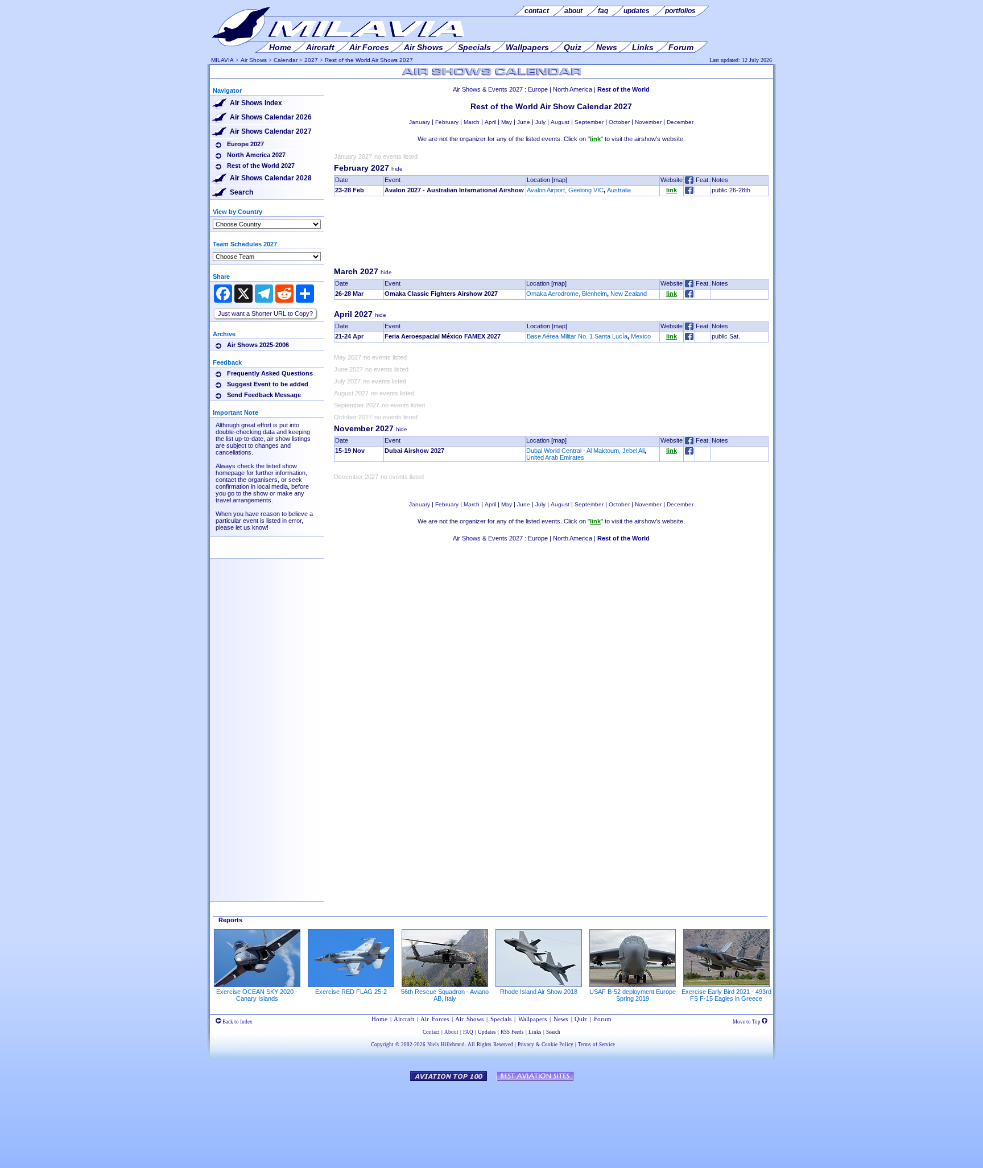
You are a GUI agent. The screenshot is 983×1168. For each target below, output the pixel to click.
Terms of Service (596, 1044)
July (540, 122)
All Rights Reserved (490, 1044)
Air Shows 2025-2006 (258, 344)
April (490, 122)
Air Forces (434, 1019)
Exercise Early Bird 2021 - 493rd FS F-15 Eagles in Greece (726, 995)
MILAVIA (222, 60)
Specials (500, 1019)
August (560, 122)
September (589, 122)
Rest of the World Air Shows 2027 (369, 60)
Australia (619, 190)
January (419, 122)
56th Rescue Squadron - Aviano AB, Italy (445, 995)
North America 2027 (256, 154)
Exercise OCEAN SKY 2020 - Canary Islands (257, 995)
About (451, 1032)
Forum (603, 1019)
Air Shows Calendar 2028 (271, 178)
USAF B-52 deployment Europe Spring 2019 (632, 995)
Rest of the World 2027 (261, 165)
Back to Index (237, 1022)
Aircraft (404, 1019)
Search (241, 192)
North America (572, 89)
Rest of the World (623, 89)
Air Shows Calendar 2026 (271, 117)
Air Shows (254, 60)
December (680, 122)
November (648, 122)
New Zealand (628, 293)
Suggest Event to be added (267, 384)
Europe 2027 (245, 144)
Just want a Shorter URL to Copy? (265, 313)
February (447, 122)
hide (397, 169)
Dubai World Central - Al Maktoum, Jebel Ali (585, 450)
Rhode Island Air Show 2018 (538, 991)
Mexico (641, 336)
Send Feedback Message (264, 394)
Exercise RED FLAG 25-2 (351, 991)
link (671, 190)
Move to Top (747, 1022)
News (561, 1019)
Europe (538, 89)
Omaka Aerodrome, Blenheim (566, 293)
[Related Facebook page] (689, 191)
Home (379, 1019)
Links (535, 1032)
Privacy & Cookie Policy (545, 1044)
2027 (311, 60)
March (472, 122)
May (506, 122)
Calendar (286, 60)
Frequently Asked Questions (270, 373)
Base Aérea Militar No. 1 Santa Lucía (577, 336)
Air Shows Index (256, 103)
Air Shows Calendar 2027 (271, 131)
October (619, 122)
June (523, 122)
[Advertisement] (551, 234)
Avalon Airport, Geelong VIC (565, 190)
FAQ (468, 1032)
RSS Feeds (512, 1032)
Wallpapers (532, 1019)
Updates (487, 1032)
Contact (431, 1032)
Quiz (581, 1019)
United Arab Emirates (555, 457)
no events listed (396, 156)
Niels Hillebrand (446, 1044)
